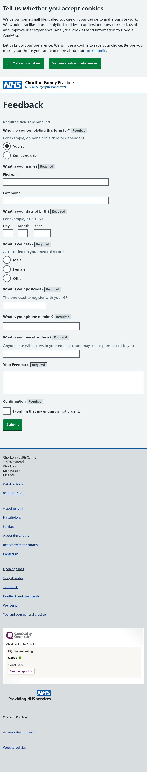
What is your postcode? (31, 289)
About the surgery (16, 535)
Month (23, 226)
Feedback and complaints (21, 596)
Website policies (14, 747)
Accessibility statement (19, 732)
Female (19, 269)
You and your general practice (24, 614)
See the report (19, 671)
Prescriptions (12, 517)
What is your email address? (35, 337)
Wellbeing (10, 605)
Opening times (13, 569)
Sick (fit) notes (13, 578)
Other (18, 278)
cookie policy (96, 50)
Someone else (25, 155)
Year (38, 226)
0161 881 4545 (13, 493)
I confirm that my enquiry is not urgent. (46, 411)
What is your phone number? (36, 316)
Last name (11, 193)
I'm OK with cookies (24, 63)
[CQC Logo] (19, 638)
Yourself (20, 146)
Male (17, 260)
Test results (10, 587)
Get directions (13, 484)
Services (8, 527)
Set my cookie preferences (74, 63)
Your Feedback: (24, 365)
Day (6, 226)
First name (12, 174)
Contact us (10, 554)
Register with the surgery (20, 545)
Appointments (13, 508)
